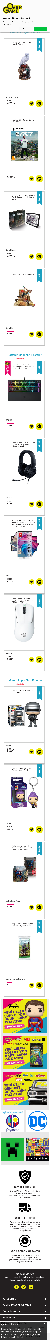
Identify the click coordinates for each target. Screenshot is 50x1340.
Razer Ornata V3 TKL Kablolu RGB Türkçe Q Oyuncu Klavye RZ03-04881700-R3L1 (23, 367)
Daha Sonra (26, 29)
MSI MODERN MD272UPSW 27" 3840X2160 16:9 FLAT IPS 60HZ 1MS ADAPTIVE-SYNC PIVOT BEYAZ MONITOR (24, 523)
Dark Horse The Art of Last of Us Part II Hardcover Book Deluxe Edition (23, 197)
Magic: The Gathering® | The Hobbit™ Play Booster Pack (22, 925)
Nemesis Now (12, 97)
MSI (7, 575)
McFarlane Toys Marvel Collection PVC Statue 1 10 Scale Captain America (22, 848)
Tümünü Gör (20, 36)
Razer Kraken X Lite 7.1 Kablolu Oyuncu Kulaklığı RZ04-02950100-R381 (23, 445)
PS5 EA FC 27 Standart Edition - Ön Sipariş (23, 121)
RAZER (9, 420)
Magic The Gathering (15, 979)
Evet (40, 29)
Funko (8, 745)
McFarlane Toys (13, 901)
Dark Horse (11, 250)
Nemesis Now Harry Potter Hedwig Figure (21, 43)
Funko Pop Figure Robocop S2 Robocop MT (23, 691)
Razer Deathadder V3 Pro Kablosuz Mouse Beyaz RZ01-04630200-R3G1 (23, 600)
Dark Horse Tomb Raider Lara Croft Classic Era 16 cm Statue (23, 274)
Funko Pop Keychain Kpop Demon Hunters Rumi (21, 769)
